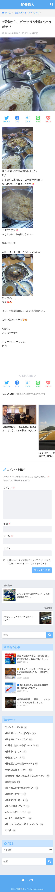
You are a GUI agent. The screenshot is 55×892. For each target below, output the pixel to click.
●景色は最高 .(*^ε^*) (17, 806)
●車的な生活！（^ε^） (18, 769)
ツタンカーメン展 (15, 727)
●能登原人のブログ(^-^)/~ (20, 733)
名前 (7, 523)
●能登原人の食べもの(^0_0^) (30, 393)
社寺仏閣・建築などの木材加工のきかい (27, 775)
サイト (6, 548)
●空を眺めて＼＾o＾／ (18, 739)
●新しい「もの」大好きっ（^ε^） (24, 824)
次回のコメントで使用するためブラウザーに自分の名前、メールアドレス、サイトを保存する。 (28, 562)
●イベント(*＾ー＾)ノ (17, 812)
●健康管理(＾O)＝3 (16, 800)
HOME (29, 880)
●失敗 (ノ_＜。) (14, 757)
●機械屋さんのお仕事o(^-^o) (21, 763)
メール (8, 536)
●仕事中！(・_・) (15, 751)
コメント (9, 488)
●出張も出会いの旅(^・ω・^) (22, 745)
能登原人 (28, 4)
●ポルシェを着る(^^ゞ (18, 818)
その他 (10, 830)
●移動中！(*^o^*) (15, 794)
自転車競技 (12, 782)
